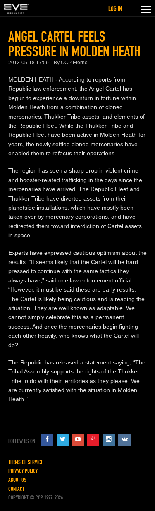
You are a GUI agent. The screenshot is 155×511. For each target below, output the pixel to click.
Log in (115, 9)
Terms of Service (25, 462)
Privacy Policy (23, 470)
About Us (17, 479)
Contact (16, 488)
